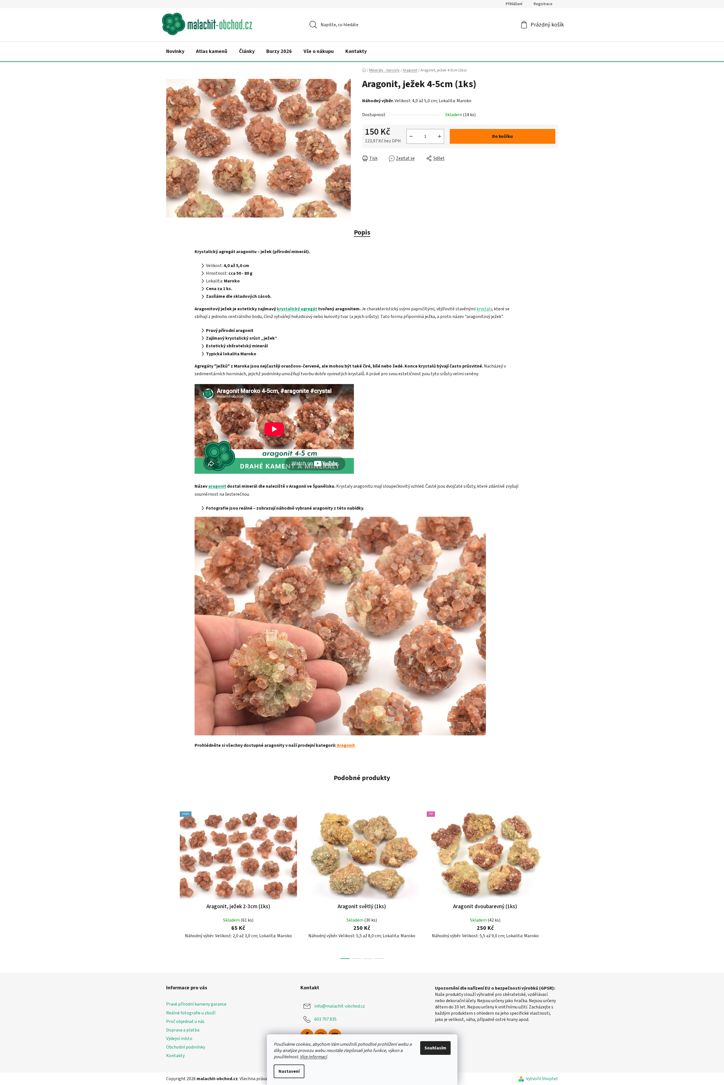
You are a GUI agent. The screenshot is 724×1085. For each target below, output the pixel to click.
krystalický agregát (297, 309)
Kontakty (175, 1056)
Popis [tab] (362, 232)
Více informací (313, 1057)
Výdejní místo (179, 1038)
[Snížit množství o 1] (411, 136)
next (553, 883)
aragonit (217, 486)
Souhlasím (435, 1048)
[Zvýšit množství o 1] (439, 136)
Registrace (543, 4)
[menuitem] (175, 51)
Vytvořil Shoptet (542, 1079)
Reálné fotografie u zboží (190, 1013)
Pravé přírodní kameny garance (196, 1004)
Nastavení (289, 1071)
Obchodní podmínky (185, 1047)
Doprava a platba (182, 1030)
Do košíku (502, 136)
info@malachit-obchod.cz (339, 1006)
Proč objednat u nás (185, 1021)
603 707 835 (325, 1019)
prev (170, 883)
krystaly (484, 309)
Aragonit (346, 745)
